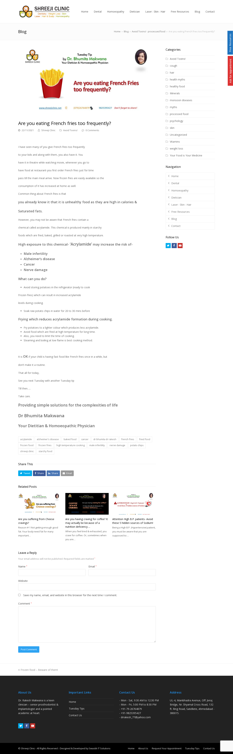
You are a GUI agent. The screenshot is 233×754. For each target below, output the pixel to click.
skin (172, 128)
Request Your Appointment (166, 748)
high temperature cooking (70, 445)
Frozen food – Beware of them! (39, 670)
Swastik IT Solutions (99, 748)
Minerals (175, 93)
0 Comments (92, 130)
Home (117, 31)
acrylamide (26, 439)
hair (172, 72)
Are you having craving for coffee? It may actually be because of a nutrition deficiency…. (86, 522)
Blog (174, 219)
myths (173, 107)
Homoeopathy (179, 190)
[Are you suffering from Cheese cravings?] (40, 504)
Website (23, 581)
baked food (70, 439)
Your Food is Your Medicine (186, 155)
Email (92, 566)
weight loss (176, 148)
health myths (177, 79)
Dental (175, 183)
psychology (176, 121)
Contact (176, 226)
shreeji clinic (27, 451)
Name (22, 566)
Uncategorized (178, 134)
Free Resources (180, 211)
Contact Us (75, 715)
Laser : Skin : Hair (181, 204)
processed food (179, 114)
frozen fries (45, 445)
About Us (143, 748)
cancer (84, 439)
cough (173, 65)
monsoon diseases (181, 100)
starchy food (45, 451)
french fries (127, 439)
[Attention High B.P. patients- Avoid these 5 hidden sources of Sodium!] (134, 504)
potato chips (137, 445)
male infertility (97, 445)
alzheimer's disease (48, 439)
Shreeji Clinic (48, 130)
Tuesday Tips (76, 708)
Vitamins (175, 141)
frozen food (26, 445)
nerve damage (117, 445)
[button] (25, 473)
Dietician (176, 197)
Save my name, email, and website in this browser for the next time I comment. (70, 595)
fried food (144, 439)
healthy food (177, 86)
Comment (25, 603)
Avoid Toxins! (70, 130)
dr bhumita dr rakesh (104, 439)
